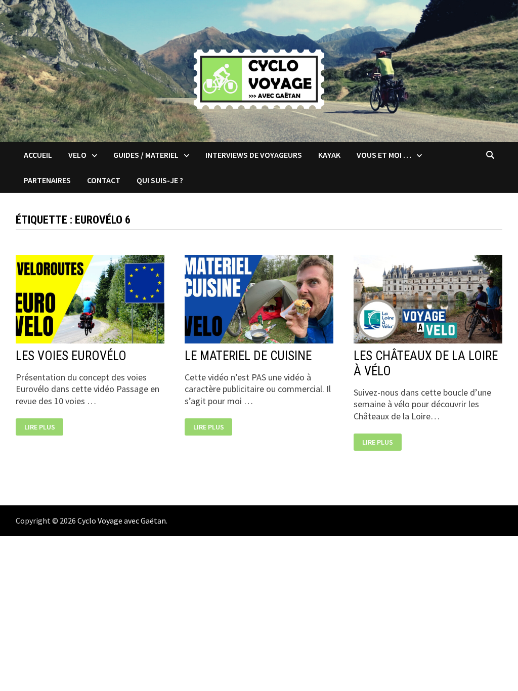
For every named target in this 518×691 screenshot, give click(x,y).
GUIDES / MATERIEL (146, 155)
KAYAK (329, 155)
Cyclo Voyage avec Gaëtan (121, 520)
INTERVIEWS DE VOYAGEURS (253, 155)
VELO (77, 155)
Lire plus (40, 427)
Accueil (38, 155)
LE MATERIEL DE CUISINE (248, 356)
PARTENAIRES (47, 180)
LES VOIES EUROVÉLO (71, 356)
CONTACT (103, 180)
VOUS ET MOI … (384, 155)
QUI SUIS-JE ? (160, 180)
